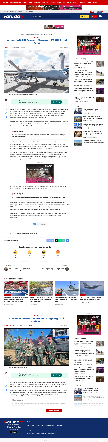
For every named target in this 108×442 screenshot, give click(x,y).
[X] (8, 427)
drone (18, 233)
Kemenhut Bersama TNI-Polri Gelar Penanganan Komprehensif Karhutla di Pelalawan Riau (16, 299)
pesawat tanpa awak (29, 233)
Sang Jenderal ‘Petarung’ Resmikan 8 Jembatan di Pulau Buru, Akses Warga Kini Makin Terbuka (38, 135)
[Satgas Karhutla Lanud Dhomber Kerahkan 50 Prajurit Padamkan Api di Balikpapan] (41, 288)
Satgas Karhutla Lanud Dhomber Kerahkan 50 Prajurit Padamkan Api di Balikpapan (40, 299)
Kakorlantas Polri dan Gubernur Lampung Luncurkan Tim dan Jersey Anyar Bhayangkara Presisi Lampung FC (84, 72)
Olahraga (76, 94)
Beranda (22, 34)
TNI (36, 233)
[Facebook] (6, 427)
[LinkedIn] (19, 427)
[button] (84, 16)
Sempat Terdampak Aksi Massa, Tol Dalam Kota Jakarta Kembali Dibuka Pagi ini (93, 142)
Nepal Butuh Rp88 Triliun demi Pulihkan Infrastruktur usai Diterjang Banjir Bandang (84, 63)
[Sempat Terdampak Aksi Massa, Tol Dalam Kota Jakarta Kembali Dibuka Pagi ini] (78, 143)
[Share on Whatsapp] (60, 240)
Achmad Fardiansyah (9, 325)
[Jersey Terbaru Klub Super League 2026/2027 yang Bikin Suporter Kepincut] (78, 119)
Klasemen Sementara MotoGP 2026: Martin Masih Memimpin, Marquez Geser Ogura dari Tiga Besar (84, 90)
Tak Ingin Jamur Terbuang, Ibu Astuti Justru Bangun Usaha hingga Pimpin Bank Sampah (83, 81)
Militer (26, 34)
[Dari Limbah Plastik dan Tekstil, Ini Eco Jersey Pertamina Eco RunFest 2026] (78, 126)
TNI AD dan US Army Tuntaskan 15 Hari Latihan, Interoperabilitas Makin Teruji (40, 197)
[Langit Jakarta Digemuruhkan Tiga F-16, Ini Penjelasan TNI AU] (92, 288)
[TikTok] (17, 427)
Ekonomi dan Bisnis (78, 85)
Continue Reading (54, 410)
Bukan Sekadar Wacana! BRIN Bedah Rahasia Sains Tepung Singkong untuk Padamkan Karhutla (92, 133)
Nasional (76, 76)
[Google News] (12, 427)
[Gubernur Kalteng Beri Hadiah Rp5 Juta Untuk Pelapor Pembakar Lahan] (100, 99)
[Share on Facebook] (6, 105)
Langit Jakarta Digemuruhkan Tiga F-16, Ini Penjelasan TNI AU (90, 298)
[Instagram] (15, 427)
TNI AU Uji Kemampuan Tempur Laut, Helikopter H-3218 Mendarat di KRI (66, 299)
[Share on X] (6, 109)
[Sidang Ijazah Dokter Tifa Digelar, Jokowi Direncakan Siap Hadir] (78, 111)
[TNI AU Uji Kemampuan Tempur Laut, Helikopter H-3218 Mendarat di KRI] (67, 288)
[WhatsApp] (21, 427)
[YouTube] (10, 427)
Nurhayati (6, 47)
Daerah (84, 146)
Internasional (77, 67)
